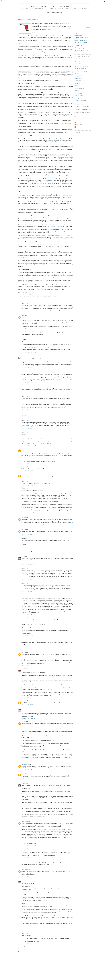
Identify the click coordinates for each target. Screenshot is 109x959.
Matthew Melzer (78, 124)
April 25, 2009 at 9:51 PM (29, 614)
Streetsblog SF (77, 85)
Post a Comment (21, 946)
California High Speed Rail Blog (54, 6)
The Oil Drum (77, 90)
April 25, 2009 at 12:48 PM (29, 393)
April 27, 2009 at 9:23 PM (29, 780)
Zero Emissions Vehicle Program (33, 211)
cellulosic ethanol (21, 155)
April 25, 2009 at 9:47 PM (29, 591)
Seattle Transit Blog (78, 76)
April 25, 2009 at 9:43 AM (29, 312)
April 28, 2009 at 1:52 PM (29, 866)
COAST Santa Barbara (79, 60)
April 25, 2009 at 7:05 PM (29, 526)
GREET (65, 51)
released (61, 23)
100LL (47, 71)
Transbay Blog (77, 98)
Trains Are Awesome (79, 95)
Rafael (23, 315)
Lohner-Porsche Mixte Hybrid (55, 226)
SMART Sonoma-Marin (79, 80)
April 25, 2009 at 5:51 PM (29, 514)
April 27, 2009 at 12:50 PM (29, 760)
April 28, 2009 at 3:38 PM (29, 876)
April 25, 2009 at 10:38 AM (29, 336)
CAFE (34, 295)
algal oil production (34, 188)
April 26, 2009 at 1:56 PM (29, 697)
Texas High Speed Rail (79, 88)
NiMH (68, 121)
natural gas (24, 92)
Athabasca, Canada (22, 141)
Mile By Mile (77, 70)
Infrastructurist (77, 61)
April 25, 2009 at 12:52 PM (29, 416)
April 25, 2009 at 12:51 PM (29, 409)
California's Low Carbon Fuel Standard (28, 19)
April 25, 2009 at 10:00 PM (29, 635)
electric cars (55, 295)
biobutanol (46, 175)
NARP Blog (77, 73)
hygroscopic (53, 166)
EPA (60, 295)
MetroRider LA (78, 65)
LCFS (59, 25)
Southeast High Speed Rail (80, 81)
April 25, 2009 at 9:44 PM (29, 579)
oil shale (53, 141)
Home (46, 949)
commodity (53, 125)
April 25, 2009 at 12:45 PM (29, 382)
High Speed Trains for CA (80, 48)
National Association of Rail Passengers (82, 71)
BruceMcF (24, 668)
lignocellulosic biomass (61, 178)
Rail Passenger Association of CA (81, 50)
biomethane (65, 95)
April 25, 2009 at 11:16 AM (29, 352)
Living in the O (78, 63)
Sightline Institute (78, 78)
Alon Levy (24, 474)
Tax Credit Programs (51, 211)
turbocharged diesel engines (54, 74)
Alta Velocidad (78, 58)
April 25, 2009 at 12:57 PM (29, 428)
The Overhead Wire (78, 92)
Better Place (46, 151)
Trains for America (78, 97)
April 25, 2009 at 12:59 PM (29, 445)
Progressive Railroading (79, 75)
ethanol (64, 295)
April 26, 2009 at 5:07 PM (29, 704)
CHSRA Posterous (78, 35)
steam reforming (38, 102)
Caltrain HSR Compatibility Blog (81, 42)
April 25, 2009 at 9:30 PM (29, 564)
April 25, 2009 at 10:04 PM (29, 649)
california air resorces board (43, 295)
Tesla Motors (20, 125)
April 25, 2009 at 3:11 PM (29, 478)
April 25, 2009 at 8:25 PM (29, 553)
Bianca (76, 123)
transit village (44, 296)
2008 (77, 21)
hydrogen (22, 296)
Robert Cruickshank (79, 128)
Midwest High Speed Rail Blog (81, 68)
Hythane (61, 103)
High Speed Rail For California (81, 47)
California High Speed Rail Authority (82, 33)
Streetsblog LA (78, 83)
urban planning (52, 296)
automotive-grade (60, 125)
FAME (68, 201)
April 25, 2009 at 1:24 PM (29, 463)
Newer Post (20, 949)
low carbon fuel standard (32, 296)
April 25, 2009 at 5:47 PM (29, 485)
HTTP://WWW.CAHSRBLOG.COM (54, 12)
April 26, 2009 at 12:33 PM (29, 665)
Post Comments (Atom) (28, 951)
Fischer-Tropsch (50, 180)
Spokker (23, 356)
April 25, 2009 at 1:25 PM (29, 470)
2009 (77, 19)
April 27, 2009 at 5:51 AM (29, 718)
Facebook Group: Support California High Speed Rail (82, 44)
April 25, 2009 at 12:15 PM (29, 367)
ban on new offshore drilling (56, 138)
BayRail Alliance (78, 38)
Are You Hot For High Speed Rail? (81, 37)
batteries (24, 295)
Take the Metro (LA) (79, 87)
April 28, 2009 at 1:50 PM (29, 857)
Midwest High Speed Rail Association (82, 66)
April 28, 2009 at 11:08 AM (29, 845)
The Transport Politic (79, 93)
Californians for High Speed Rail (81, 40)
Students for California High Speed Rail (82, 52)
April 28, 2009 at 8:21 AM (29, 818)
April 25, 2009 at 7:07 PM (29, 534)
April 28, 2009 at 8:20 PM (29, 930)
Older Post (71, 949)
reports (38, 23)
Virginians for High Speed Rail (81, 100)
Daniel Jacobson (25, 764)
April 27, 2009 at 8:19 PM (29, 769)
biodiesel (30, 295)
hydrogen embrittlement (48, 108)
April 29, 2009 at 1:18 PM (29, 943)
